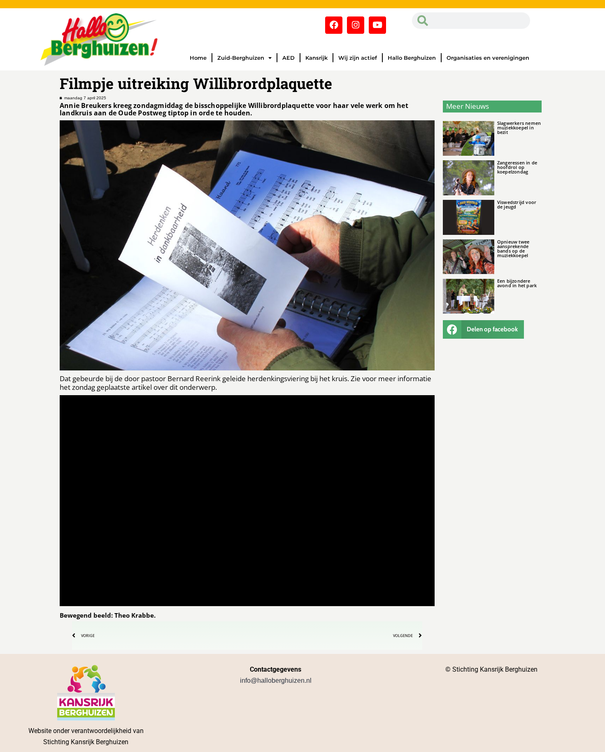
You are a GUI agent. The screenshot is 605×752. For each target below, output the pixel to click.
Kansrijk (316, 57)
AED (288, 57)
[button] (483, 329)
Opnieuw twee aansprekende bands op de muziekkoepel (513, 248)
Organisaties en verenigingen (488, 57)
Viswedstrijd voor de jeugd (516, 204)
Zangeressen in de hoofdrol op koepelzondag (517, 167)
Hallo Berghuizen (412, 57)
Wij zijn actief (357, 57)
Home (198, 57)
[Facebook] (333, 25)
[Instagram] (355, 25)
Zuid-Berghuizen (240, 57)
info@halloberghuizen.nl (276, 680)
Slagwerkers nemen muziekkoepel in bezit (519, 127)
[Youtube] (377, 25)
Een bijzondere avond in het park (517, 283)
